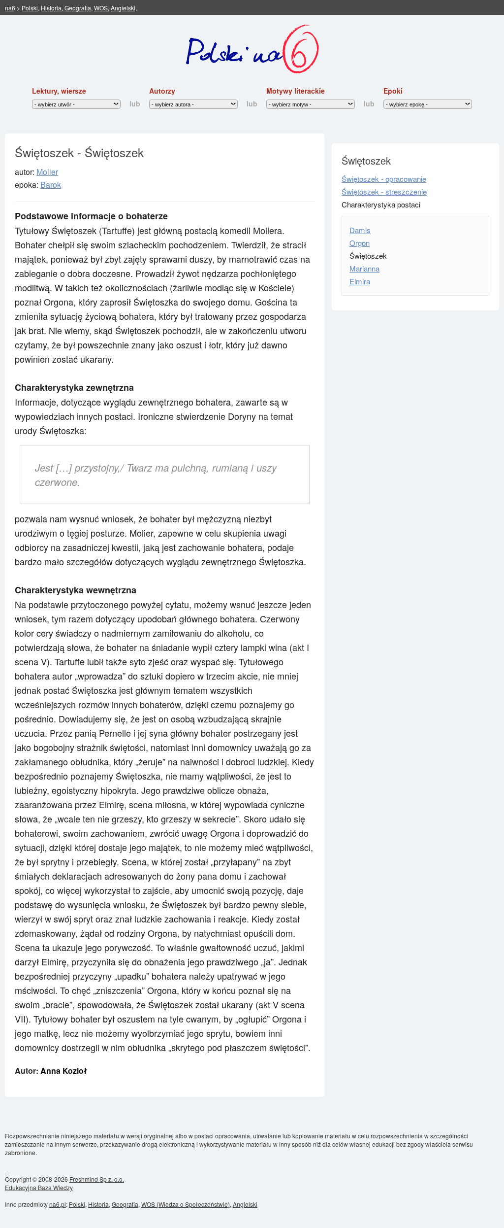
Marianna (364, 268)
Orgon (359, 243)
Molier (47, 171)
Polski (30, 7)
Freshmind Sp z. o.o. (96, 1179)
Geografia (77, 7)
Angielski (123, 7)
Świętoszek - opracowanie (384, 178)
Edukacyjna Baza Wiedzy (39, 1187)
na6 (10, 7)
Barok (50, 184)
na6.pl (57, 1204)
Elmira (359, 281)
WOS (101, 7)
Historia (51, 7)
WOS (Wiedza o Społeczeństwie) (185, 1204)
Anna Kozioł (63, 1070)
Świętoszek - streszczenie (384, 191)
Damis (360, 230)
